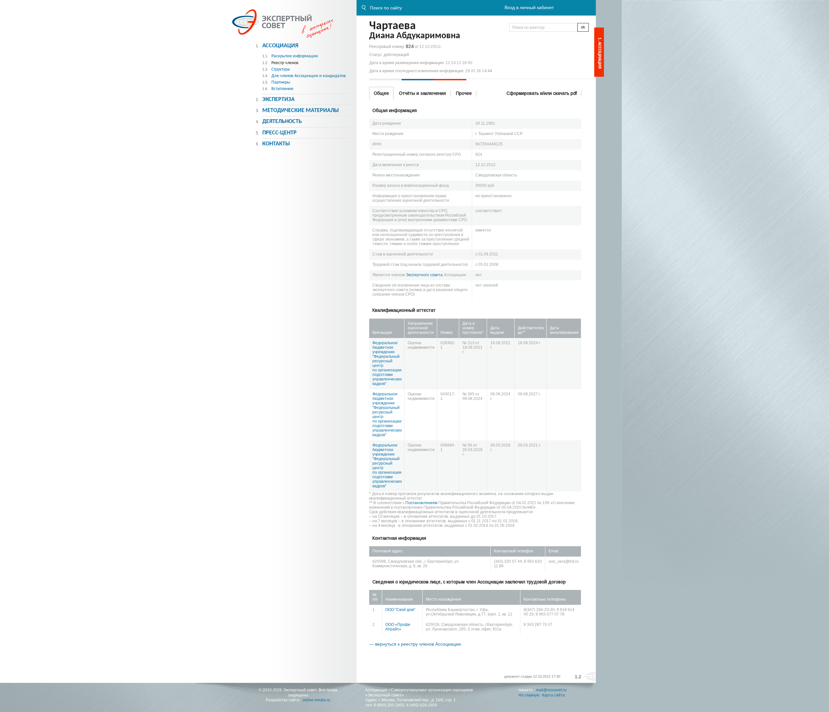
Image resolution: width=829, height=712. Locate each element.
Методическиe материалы (300, 110)
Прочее (464, 93)
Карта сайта (553, 695)
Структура (280, 69)
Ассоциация (280, 46)
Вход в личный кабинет (529, 7)
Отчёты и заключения (422, 93)
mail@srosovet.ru (551, 690)
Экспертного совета (424, 275)
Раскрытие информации (294, 56)
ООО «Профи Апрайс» (397, 626)
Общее (381, 93)
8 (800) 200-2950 (389, 705)
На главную (528, 695)
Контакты (276, 144)
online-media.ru (316, 700)
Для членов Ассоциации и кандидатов (308, 75)
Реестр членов (285, 63)
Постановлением (421, 503)
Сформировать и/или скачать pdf (541, 93)
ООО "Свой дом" (400, 609)
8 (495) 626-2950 (421, 705)
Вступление (282, 88)
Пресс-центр (279, 133)
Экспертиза (278, 99)
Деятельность (282, 122)
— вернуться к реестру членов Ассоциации (415, 644)
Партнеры (280, 82)
